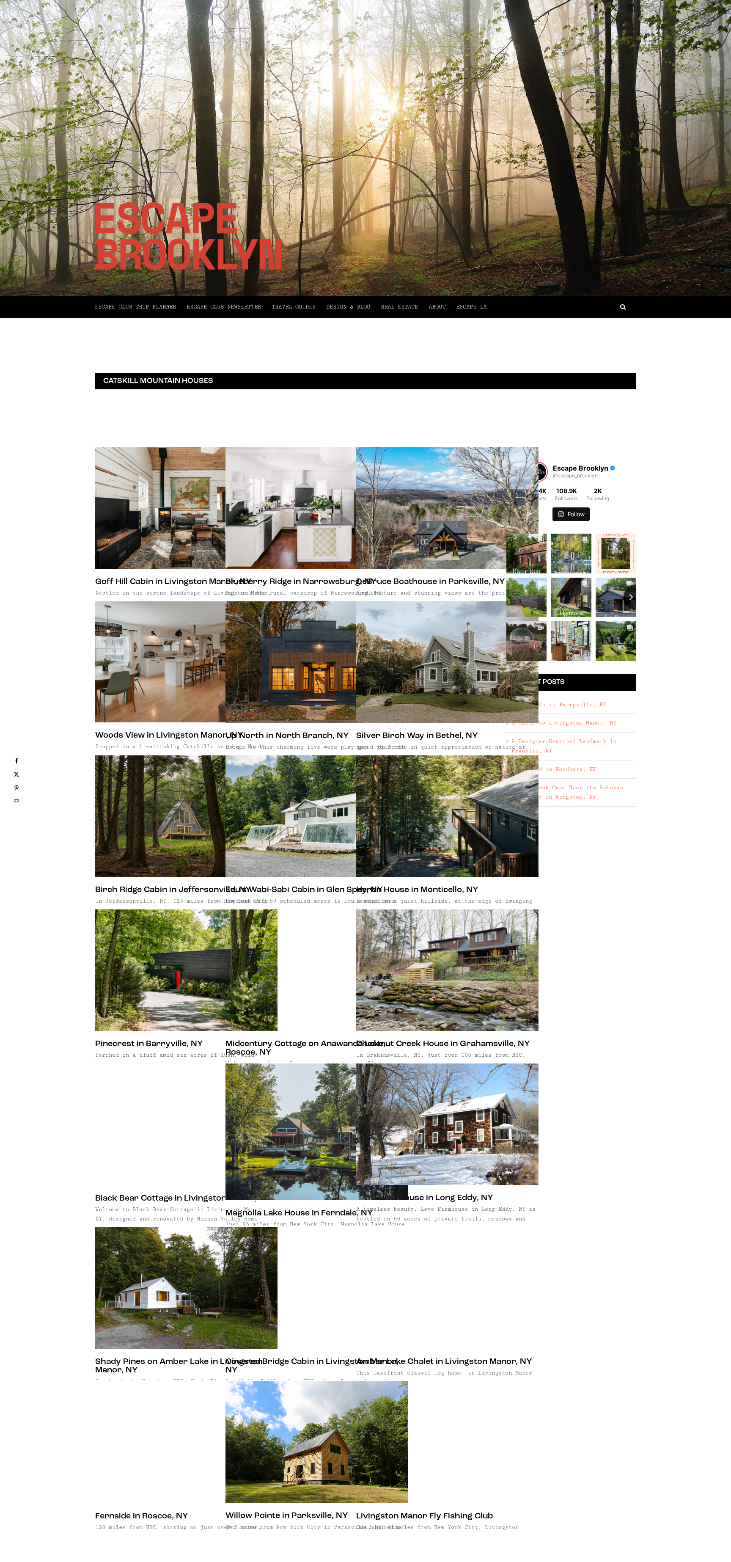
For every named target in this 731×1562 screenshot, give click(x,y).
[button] (561, 306)
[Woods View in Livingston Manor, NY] (186, 661)
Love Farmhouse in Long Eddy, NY (424, 1198)
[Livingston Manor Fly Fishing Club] (447, 1442)
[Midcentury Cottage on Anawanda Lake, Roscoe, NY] (316, 970)
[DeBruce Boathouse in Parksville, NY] (447, 508)
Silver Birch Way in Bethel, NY (417, 736)
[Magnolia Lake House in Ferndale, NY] (316, 1131)
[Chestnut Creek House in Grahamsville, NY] (447, 970)
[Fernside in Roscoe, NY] (186, 1442)
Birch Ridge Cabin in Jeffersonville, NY (173, 890)
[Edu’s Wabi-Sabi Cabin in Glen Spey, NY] (316, 816)
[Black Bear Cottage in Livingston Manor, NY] (186, 1124)
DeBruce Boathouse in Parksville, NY (430, 582)
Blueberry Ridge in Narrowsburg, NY (300, 582)
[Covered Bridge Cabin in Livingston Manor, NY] (316, 1288)
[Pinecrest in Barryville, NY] (186, 970)
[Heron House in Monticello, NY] (447, 816)
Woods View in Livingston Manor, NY (169, 735)
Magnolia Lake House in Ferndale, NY (299, 1213)
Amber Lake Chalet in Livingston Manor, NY (444, 1362)
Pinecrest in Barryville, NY (149, 1044)
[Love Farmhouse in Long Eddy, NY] (447, 1124)
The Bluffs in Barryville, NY (558, 704)
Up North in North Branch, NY (287, 736)
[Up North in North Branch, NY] (316, 662)
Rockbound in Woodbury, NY (553, 769)
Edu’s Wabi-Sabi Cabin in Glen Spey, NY (304, 890)
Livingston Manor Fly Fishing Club (424, 1516)
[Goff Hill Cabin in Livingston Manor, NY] (186, 508)
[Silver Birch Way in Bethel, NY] (447, 662)
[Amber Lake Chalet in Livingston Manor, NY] (447, 1288)
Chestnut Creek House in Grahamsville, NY (443, 1044)
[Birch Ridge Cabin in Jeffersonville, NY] (186, 816)
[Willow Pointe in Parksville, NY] (316, 1442)
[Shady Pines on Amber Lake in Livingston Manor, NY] (186, 1288)
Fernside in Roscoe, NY (141, 1516)
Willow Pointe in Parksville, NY (286, 1516)
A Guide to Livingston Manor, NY (563, 722)
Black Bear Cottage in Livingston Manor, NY (183, 1198)
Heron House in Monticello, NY (417, 890)
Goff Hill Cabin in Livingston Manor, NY (173, 582)
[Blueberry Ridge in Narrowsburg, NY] (316, 508)
